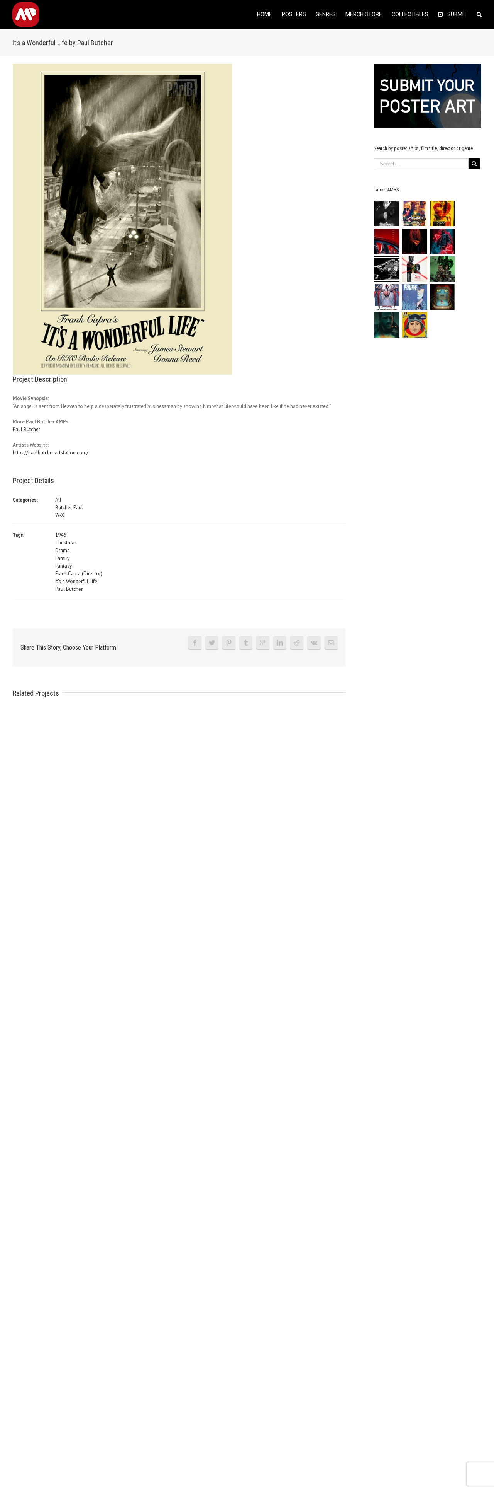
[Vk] (314, 642)
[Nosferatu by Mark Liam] (387, 213)
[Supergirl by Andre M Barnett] (414, 241)
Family (62, 558)
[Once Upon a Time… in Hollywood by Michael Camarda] (414, 213)
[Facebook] (194, 642)
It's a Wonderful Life (76, 581)
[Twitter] (211, 642)
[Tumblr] (245, 642)
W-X (59, 515)
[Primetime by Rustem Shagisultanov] (414, 297)
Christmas (66, 542)
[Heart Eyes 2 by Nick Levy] (442, 241)
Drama (62, 550)
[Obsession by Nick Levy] (442, 213)
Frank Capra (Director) (78, 573)
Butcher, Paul (69, 507)
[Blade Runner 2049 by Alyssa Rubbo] (387, 325)
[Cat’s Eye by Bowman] (442, 297)
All (58, 499)
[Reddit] (296, 642)
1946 (60, 535)
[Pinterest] (228, 642)
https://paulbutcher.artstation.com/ (50, 452)
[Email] (331, 642)
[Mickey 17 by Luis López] (414, 325)
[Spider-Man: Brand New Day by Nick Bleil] (387, 297)
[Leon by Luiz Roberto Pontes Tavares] (414, 269)
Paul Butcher (26, 429)
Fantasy (63, 566)
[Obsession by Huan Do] (387, 241)
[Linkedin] (279, 642)
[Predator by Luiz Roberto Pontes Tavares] (442, 269)
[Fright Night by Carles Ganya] (387, 269)
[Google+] (262, 642)
